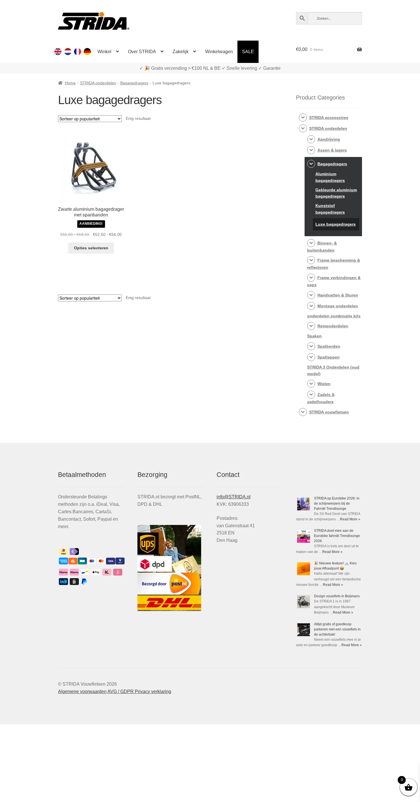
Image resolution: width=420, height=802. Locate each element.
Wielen (324, 383)
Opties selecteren (91, 248)
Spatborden (328, 346)
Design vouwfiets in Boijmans (337, 596)
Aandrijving (328, 139)
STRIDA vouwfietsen (329, 412)
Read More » (350, 519)
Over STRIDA (142, 51)
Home (70, 83)
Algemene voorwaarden (82, 691)
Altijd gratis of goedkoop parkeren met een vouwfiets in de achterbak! (337, 629)
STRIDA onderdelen (98, 83)
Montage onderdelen (337, 306)
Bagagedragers (134, 83)
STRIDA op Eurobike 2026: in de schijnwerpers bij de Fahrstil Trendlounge (336, 503)
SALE (248, 51)
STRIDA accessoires (328, 117)
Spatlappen (328, 357)
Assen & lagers (332, 150)
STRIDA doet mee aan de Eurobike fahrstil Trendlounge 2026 (337, 536)
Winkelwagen (219, 51)
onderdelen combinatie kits (334, 316)
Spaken (314, 336)
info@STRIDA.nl (234, 496)
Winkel (104, 51)
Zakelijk (181, 51)
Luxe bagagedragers (335, 224)
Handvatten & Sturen (337, 295)
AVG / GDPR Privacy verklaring (139, 691)
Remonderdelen (332, 326)
